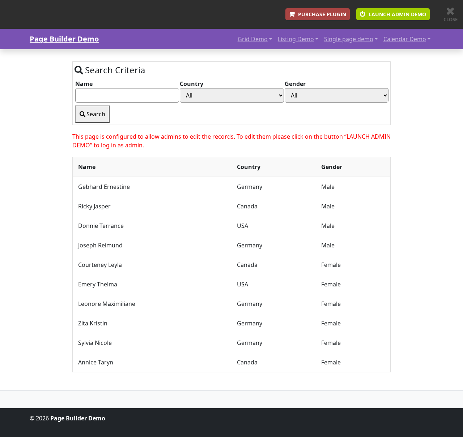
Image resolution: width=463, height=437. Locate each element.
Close (450, 19)
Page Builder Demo (64, 39)
